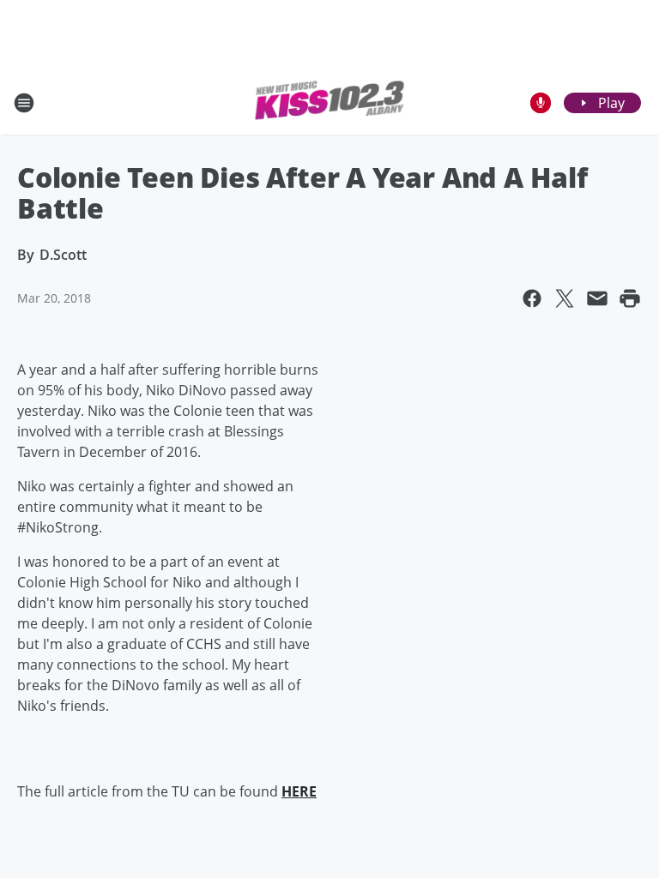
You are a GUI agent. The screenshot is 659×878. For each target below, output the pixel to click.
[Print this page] (630, 298)
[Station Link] (329, 103)
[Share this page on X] (565, 298)
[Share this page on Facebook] (532, 298)
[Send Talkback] (540, 103)
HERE (299, 791)
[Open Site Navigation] (24, 103)
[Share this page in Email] (597, 298)
